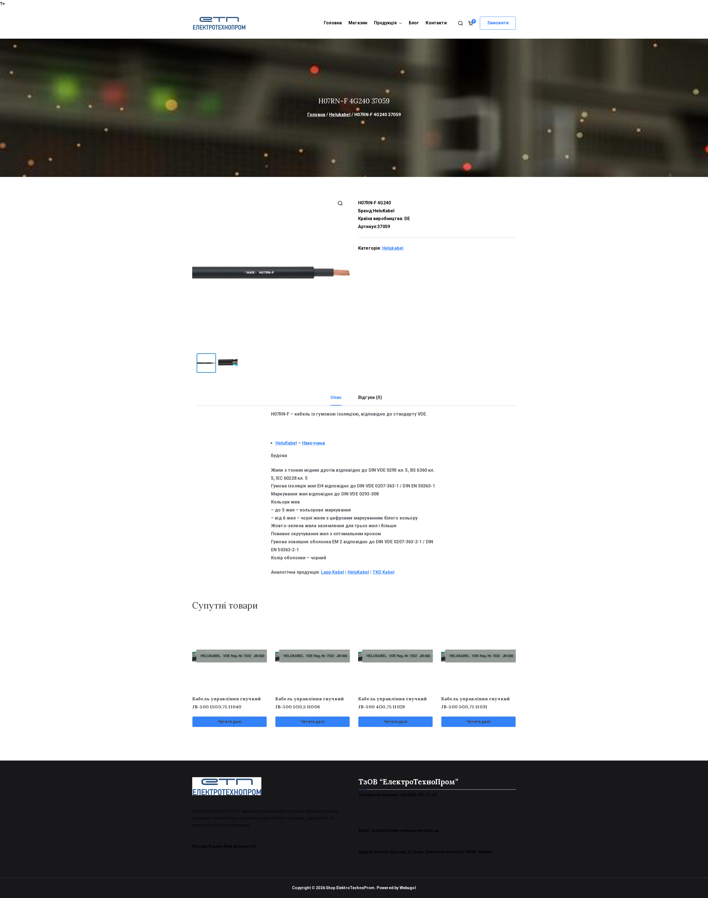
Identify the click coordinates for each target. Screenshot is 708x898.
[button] (399, 23)
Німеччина (313, 443)
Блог (414, 22)
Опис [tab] (336, 397)
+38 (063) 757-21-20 (418, 795)
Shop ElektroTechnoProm (350, 888)
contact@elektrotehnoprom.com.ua (405, 830)
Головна (333, 22)
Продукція (385, 22)
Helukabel (339, 114)
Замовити (498, 22)
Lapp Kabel (332, 572)
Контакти (436, 22)
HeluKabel (383, 210)
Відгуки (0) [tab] (370, 397)
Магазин (357, 22)
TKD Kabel (383, 572)
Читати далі (229, 721)
